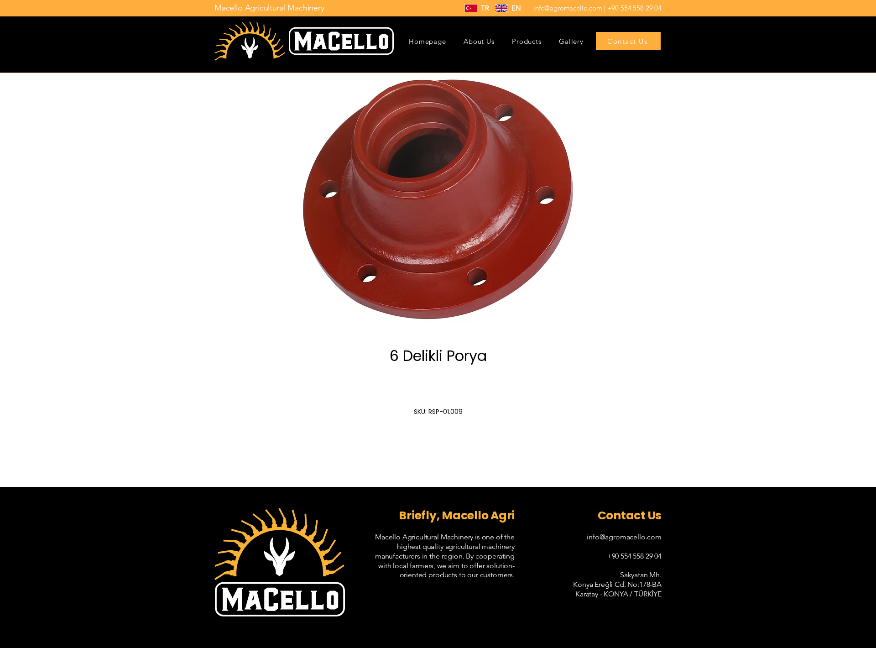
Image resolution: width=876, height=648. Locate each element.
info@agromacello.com (567, 8)
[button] (526, 41)
